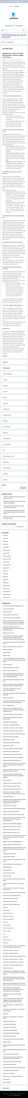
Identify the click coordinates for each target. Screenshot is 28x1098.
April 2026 (5, 544)
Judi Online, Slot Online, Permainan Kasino (13, 731)
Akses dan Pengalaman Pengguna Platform (13, 606)
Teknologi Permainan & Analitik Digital (12, 1061)
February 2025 (6, 585)
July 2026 (5, 535)
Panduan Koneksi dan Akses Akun (11, 832)
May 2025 (5, 576)
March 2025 (6, 582)
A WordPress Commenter (9, 526)
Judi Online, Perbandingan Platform (11, 725)
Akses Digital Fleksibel (8, 609)
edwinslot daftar (7, 652)
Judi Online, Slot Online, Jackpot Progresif (13, 728)
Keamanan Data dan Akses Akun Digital (12, 754)
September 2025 (7, 565)
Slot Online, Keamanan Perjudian (10, 950)
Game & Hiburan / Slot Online (10, 670)
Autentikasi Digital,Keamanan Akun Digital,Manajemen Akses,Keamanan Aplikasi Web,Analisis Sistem (14, 628)
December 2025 (6, 556)
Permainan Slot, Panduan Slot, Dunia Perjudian (14, 892)
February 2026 (6, 550)
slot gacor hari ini (7, 415)
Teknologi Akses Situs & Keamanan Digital (13, 1039)
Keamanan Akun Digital (8, 745)
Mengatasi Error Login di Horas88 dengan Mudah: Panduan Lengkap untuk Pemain (12, 55)
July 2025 (5, 571)
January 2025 (6, 588)
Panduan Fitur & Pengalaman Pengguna (12, 823)
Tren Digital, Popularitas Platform (11, 1070)
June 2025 (5, 573)
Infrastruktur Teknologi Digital (10, 722)
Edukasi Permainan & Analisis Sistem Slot (13, 646)
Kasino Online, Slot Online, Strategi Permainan (14, 733)
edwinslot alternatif (7, 649)
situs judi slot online (8, 916)
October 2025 (6, 562)
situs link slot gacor (7, 374)
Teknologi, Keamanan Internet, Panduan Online (14, 1067)
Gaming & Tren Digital (8, 698)
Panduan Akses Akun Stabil (9, 805)
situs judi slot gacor (7, 913)
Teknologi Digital (7, 1042)
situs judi (5, 907)
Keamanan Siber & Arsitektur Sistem (11, 786)
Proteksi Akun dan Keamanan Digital (11, 895)
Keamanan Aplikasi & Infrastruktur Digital (13, 748)
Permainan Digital (7, 870)
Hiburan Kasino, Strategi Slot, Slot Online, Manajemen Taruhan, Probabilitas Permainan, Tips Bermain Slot (13, 710)
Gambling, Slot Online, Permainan (11, 667)
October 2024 (6, 597)
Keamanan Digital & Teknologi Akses (12, 760)
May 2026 (5, 541)
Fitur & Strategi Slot (7, 664)
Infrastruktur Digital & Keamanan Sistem (12, 714)
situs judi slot (6, 910)
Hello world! (20, 526)
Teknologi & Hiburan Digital (9, 1024)
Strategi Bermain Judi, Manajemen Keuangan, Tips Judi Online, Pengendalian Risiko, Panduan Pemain (14, 972)
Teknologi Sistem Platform (9, 1064)
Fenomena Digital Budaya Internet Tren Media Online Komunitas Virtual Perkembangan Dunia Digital (14, 660)
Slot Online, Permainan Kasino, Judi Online (13, 959)
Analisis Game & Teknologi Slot (10, 614)
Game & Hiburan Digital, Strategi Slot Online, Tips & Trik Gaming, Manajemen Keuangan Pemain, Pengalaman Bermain (13, 675)
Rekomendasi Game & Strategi (10, 898)
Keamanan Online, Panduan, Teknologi (12, 783)
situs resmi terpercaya (8, 919)
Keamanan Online (7, 780)
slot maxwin (6, 462)
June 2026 (5, 538)
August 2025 (6, 568)
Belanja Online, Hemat (8, 633)
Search (4, 485)
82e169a (6, 60)
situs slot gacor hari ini (8, 456)
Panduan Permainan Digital (9, 853)
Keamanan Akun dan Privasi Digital (11, 742)
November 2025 (6, 559)
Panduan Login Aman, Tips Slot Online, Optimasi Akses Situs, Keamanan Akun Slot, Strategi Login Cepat (14, 837)
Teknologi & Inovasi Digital (9, 1027)
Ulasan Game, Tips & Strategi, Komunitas (13, 1076)
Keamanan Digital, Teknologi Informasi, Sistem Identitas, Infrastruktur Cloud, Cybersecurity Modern (14, 765)
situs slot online (7, 931)
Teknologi (5, 1013)
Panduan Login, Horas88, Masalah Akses (12, 841)
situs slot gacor (6, 426)
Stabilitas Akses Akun (8, 968)
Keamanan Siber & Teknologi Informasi (12, 789)
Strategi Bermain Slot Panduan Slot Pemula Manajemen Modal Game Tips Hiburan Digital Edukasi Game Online (14, 979)
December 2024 (6, 591)
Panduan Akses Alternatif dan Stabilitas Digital (14, 808)
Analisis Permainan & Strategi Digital (12, 617)
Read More (4, 356)
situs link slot (6, 409)
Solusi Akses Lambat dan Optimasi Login (13, 965)
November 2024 (6, 594)
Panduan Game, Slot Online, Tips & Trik (12, 826)
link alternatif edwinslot (8, 796)
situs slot (5, 379)
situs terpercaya (7, 438)
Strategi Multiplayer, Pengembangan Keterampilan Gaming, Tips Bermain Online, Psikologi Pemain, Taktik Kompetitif (13, 989)
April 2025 (5, 579)
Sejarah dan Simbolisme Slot (10, 901)
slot (4, 450)
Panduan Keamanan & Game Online (11, 829)
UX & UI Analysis (7, 1082)
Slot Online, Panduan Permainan (10, 953)
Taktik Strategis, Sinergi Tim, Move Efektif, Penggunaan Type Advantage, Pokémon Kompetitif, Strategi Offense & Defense (13, 1000)
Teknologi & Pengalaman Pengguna (11, 1033)
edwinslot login (6, 655)
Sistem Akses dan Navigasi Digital (11, 904)
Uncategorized (6, 1079)
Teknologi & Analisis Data (9, 1021)
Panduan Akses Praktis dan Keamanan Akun (13, 814)
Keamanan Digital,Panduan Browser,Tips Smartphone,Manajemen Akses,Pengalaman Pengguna (13, 775)
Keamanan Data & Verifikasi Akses (11, 751)
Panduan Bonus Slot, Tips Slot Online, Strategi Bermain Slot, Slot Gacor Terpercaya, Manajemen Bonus (14, 819)
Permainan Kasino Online (9, 873)
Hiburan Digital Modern (8, 705)
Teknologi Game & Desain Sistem (11, 1054)
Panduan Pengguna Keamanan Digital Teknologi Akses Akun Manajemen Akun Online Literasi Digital (14, 849)
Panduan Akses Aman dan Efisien (11, 811)
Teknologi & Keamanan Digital (10, 1030)
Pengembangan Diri (7, 867)
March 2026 (6, 547)
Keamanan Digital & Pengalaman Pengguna (13, 757)
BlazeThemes (17, 1095)
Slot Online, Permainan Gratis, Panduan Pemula (14, 956)
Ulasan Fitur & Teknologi (9, 1073)
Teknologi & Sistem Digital (9, 1036)
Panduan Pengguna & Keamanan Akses (12, 844)
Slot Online (5, 943)
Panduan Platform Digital (9, 856)
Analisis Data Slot (7, 611)
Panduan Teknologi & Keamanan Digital (12, 864)
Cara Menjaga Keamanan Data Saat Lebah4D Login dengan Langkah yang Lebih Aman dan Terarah (13, 1)
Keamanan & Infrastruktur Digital (10, 736)
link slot (5, 397)
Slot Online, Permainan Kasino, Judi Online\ (13, 962)
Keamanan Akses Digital (9, 739)
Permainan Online (7, 876)
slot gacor (5, 385)
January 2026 (6, 553)
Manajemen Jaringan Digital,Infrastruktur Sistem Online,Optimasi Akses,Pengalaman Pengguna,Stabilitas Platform (14, 801)
